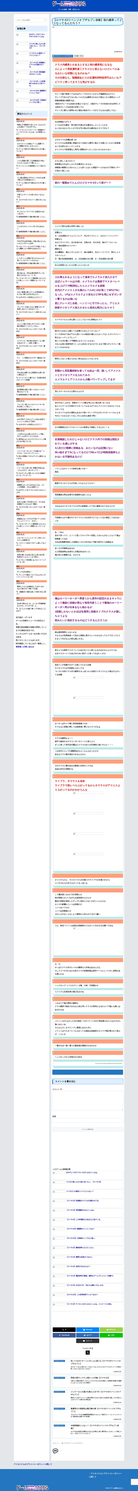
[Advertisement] (87, 205)
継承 (77, 56)
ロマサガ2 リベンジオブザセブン (64, 56)
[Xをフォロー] (88, 1403)
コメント (57, 1115)
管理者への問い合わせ (25, 647)
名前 (54, 1142)
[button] (45, 20)
